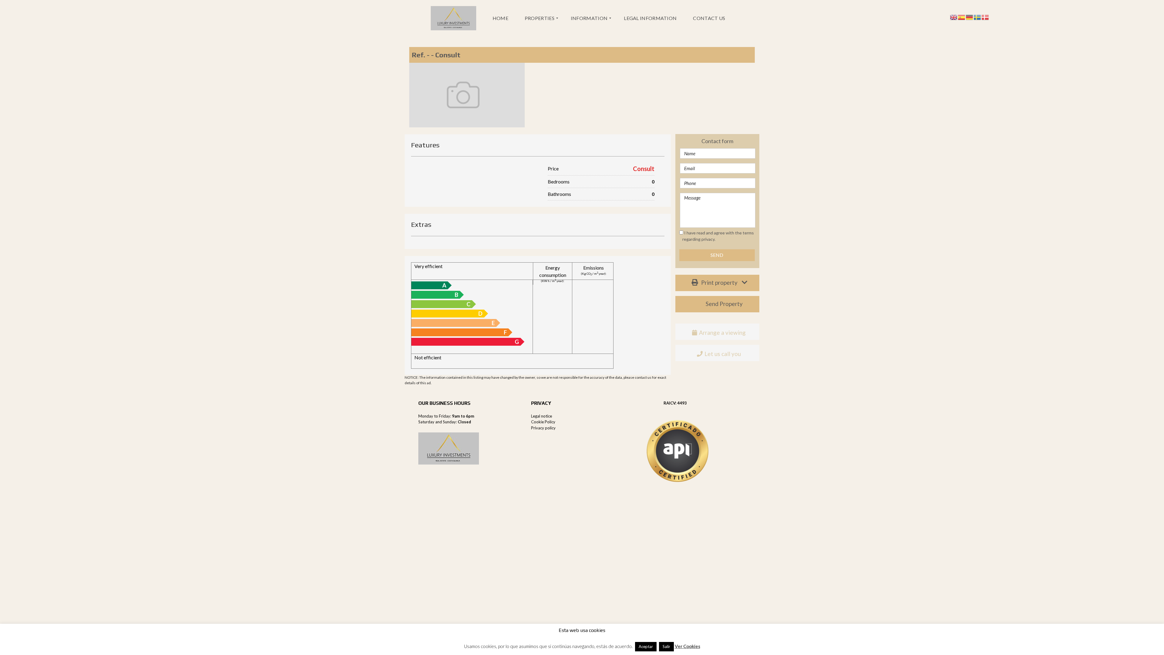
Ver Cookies (687, 646)
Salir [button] (666, 646)
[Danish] (985, 16)
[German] (970, 16)
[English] (954, 16)
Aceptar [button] (646, 646)
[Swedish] (978, 16)
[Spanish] (962, 16)
